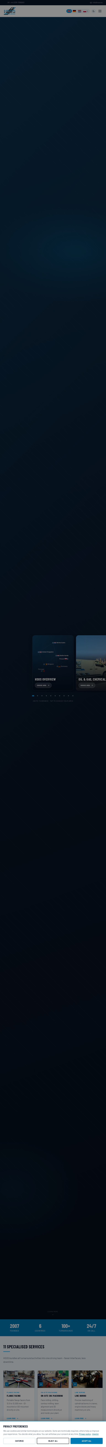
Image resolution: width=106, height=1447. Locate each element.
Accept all (86, 1441)
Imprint (95, 1434)
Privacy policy (85, 1434)
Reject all (53, 1441)
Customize (19, 1441)
